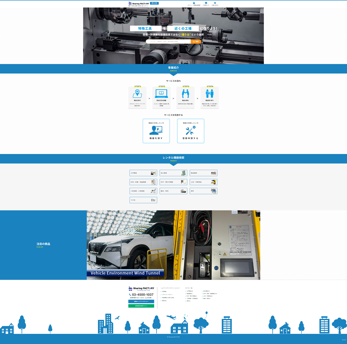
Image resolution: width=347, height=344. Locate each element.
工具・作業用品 (196, 182)
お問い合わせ (215, 5)
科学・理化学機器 (167, 182)
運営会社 (164, 300)
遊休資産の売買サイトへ (141, 306)
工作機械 (134, 173)
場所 (192, 191)
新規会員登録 (197, 5)
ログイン (190, 5)
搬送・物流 (164, 191)
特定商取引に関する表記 (168, 297)
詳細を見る (130, 237)
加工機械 (164, 173)
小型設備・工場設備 (137, 191)
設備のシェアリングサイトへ (141, 301)
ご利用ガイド (206, 5)
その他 (133, 200)
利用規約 (164, 291)
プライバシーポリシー (167, 294)
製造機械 (194, 173)
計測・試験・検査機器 (138, 182)
